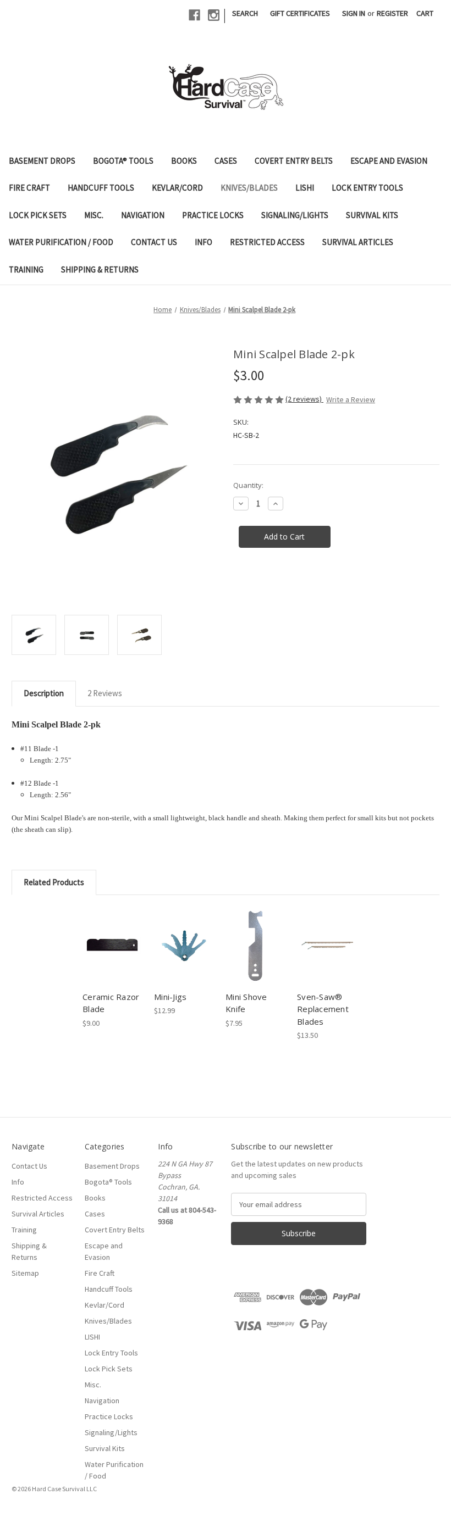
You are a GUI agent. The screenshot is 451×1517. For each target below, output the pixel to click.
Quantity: (248, 485)
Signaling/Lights (294, 215)
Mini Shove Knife (246, 1003)
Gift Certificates (300, 13)
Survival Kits (372, 215)
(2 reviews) (304, 399)
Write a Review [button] (350, 399)
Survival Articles (357, 242)
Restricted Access (267, 242)
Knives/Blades (249, 187)
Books (184, 160)
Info (203, 242)
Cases (226, 160)
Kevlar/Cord (177, 187)
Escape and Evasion (388, 160)
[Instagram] (213, 15)
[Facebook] (194, 15)
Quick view (112, 932)
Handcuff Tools (101, 187)
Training (26, 269)
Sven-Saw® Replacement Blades (323, 1009)
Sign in (353, 13)
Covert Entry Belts (294, 160)
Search (245, 13)
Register (392, 13)
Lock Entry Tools (367, 187)
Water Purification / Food (61, 242)
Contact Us (154, 242)
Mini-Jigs (170, 996)
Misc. (93, 215)
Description (44, 693)
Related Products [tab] (54, 882)
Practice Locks (213, 215)
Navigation (142, 215)
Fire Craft (29, 187)
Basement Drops (42, 160)
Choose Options (113, 955)
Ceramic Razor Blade (110, 1003)
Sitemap (25, 1273)
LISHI (304, 187)
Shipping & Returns (100, 269)
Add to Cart (184, 955)
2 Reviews (104, 693)
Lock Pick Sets (38, 215)
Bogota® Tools (123, 160)
